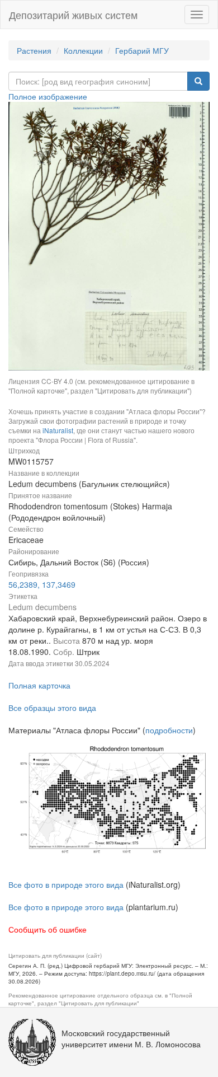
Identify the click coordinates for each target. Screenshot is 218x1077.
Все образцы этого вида (52, 707)
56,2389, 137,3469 (41, 584)
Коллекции (83, 50)
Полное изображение (47, 96)
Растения (34, 50)
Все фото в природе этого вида (66, 884)
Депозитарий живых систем (73, 14)
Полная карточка (39, 685)
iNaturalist (57, 430)
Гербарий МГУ (142, 50)
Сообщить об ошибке (47, 929)
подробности (169, 730)
